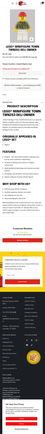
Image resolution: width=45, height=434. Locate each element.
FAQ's (4, 361)
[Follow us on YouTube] (27, 345)
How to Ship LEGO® (9, 365)
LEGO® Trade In (30, 301)
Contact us (6, 357)
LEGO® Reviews (30, 327)
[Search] (17, 3)
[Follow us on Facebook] (27, 340)
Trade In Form (29, 305)
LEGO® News (29, 324)
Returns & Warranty (31, 316)
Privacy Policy (10, 413)
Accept (21, 419)
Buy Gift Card (29, 309)
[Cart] (41, 3)
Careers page (29, 320)
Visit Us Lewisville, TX (10, 368)
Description (7, 102)
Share (4, 94)
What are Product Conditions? (16, 69)
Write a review (22, 240)
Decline (21, 424)
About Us (6, 338)
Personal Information (9, 353)
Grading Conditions (31, 312)
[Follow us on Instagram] (36, 340)
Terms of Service (8, 346)
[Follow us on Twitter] (31, 340)
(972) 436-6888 (11, 312)
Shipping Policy (7, 342)
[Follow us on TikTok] (31, 345)
